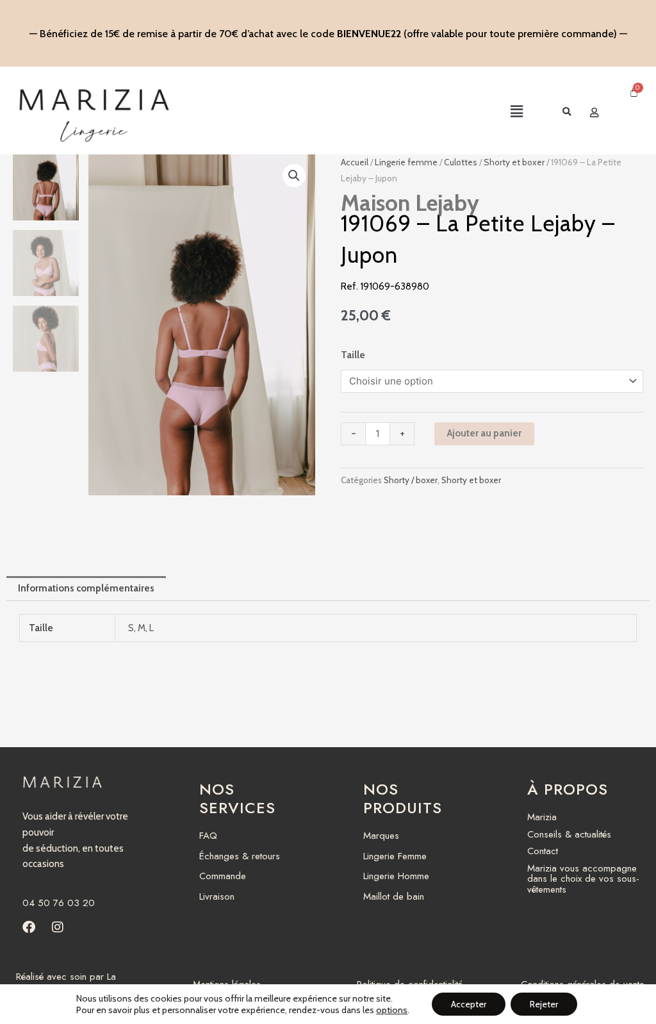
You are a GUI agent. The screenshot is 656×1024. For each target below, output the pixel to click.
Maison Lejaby (410, 203)
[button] (425, 112)
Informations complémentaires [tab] (86, 588)
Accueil (354, 162)
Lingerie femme (406, 162)
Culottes (460, 162)
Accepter (468, 1004)
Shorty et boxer (514, 162)
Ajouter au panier (484, 433)
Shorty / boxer (411, 480)
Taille (353, 355)
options (391, 1010)
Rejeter (544, 1004)
